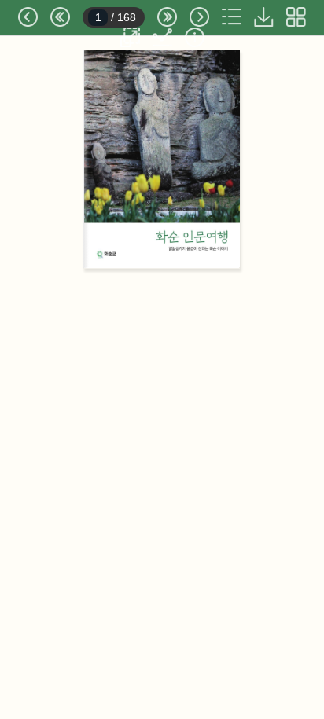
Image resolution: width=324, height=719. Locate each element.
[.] (264, 17)
